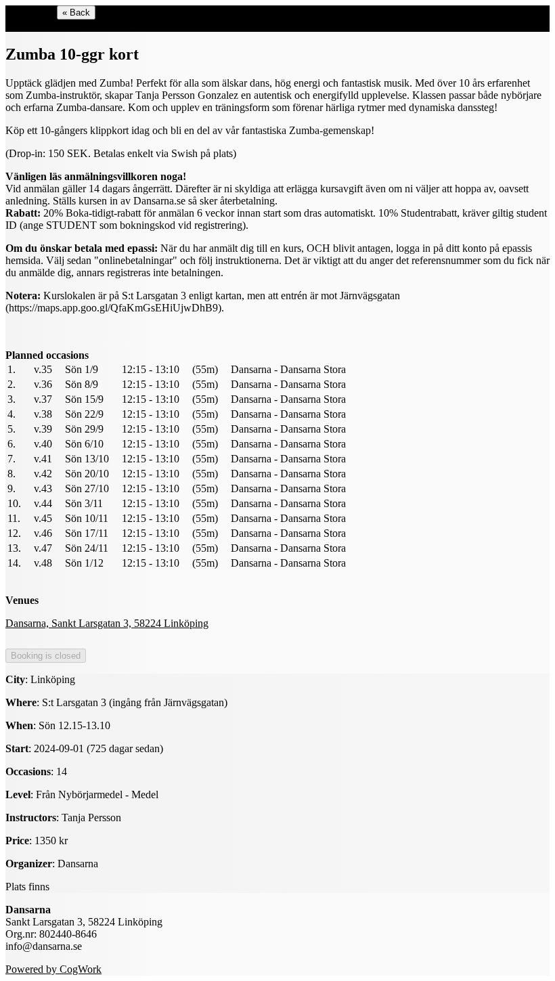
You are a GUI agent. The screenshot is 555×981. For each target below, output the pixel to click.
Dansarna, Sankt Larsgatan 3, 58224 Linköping (106, 623)
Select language (38, 25)
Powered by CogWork (53, 969)
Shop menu (29, 12)
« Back (76, 12)
